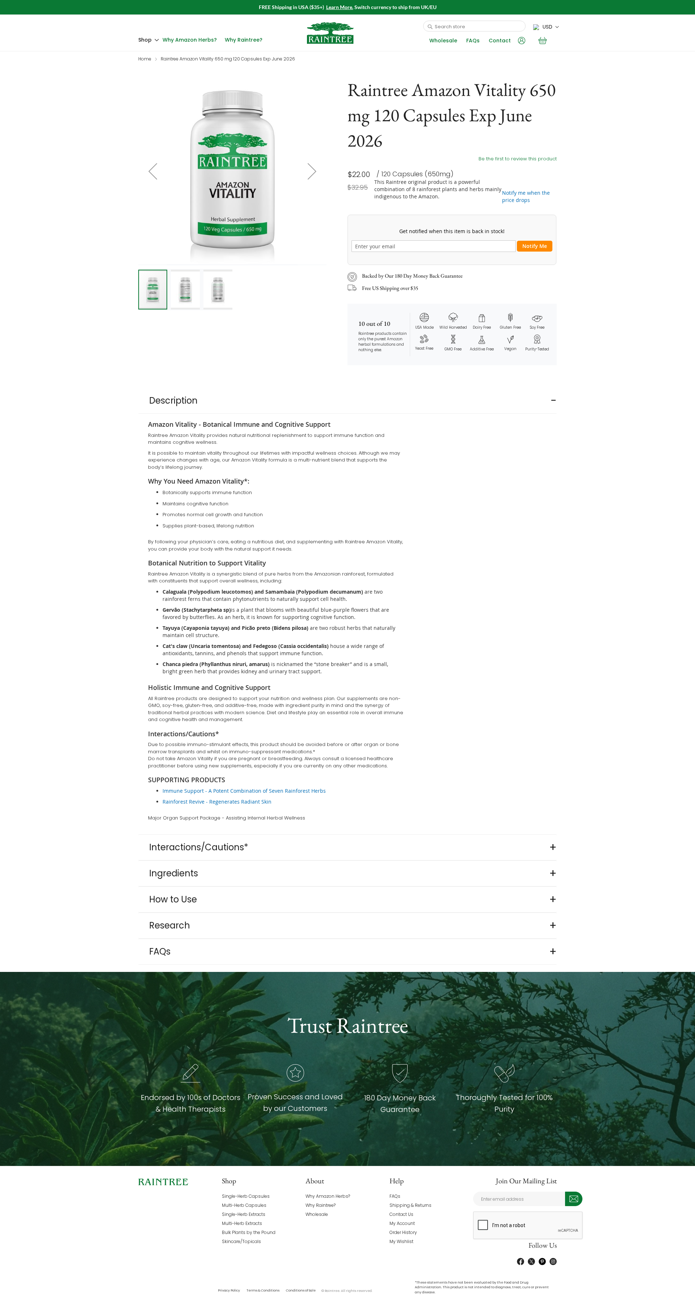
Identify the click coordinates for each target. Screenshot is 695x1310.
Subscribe (573, 1199)
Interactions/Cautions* (198, 847)
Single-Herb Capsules (246, 1196)
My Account (402, 1223)
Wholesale (443, 40)
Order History (403, 1232)
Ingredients (173, 873)
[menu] (202, 40)
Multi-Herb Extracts (242, 1223)
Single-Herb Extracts (243, 1214)
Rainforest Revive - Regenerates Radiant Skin (217, 801)
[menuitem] (148, 40)
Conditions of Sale (301, 1290)
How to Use (173, 899)
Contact (500, 40)
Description (173, 401)
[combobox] (474, 26)
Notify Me (534, 246)
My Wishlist (401, 1241)
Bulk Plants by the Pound (248, 1232)
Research (169, 925)
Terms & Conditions (263, 1290)
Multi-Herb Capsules (244, 1205)
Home (144, 59)
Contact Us (401, 1214)
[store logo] (330, 33)
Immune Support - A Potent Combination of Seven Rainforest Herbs (244, 790)
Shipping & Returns (410, 1205)
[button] (546, 27)
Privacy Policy (229, 1290)
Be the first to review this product (518, 158)
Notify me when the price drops (526, 196)
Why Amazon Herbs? (328, 1196)
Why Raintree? (321, 1205)
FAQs (473, 40)
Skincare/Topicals (241, 1241)
